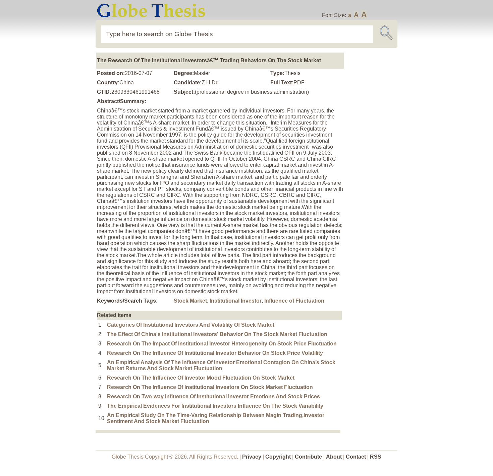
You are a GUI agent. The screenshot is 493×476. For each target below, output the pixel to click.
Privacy (251, 457)
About (334, 457)
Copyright (278, 457)
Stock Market (190, 301)
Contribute (308, 457)
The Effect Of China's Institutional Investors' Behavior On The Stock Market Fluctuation (217, 334)
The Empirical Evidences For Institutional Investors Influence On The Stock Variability (215, 406)
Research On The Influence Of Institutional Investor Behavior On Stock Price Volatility (215, 353)
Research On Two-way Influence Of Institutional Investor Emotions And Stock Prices (213, 396)
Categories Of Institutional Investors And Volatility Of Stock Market (190, 325)
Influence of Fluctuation (294, 301)
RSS (375, 457)
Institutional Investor (236, 301)
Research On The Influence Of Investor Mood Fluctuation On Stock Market (200, 378)
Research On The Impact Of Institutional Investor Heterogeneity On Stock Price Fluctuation (222, 343)
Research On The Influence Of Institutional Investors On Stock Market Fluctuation (210, 387)
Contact (356, 457)
